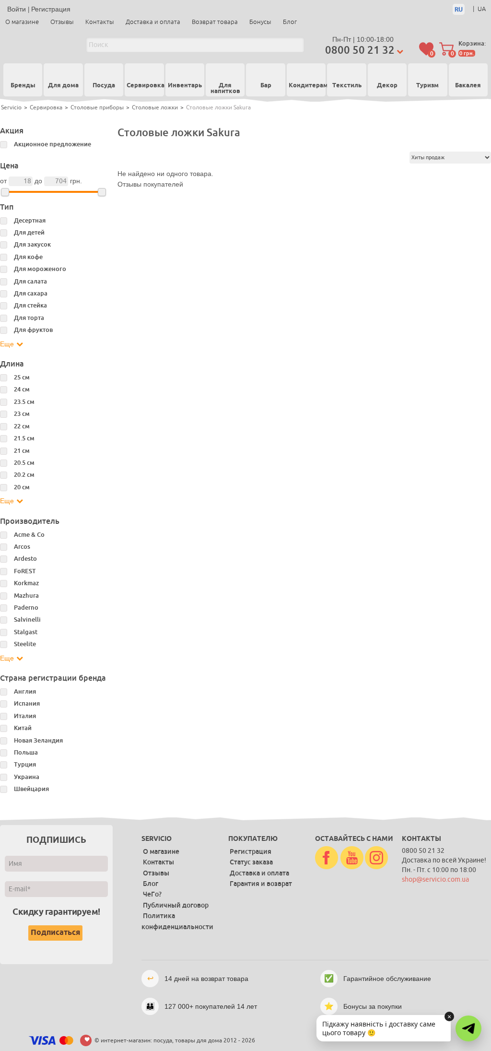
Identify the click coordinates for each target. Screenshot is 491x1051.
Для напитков (225, 89)
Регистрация (50, 9)
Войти (16, 9)
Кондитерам (306, 86)
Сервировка (144, 86)
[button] (468, 1028)
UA (482, 8)
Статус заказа (251, 862)
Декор (387, 86)
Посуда (104, 86)
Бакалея (468, 86)
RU (459, 9)
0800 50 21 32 (360, 50)
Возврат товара (215, 21)
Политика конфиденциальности (177, 921)
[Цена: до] (102, 192)
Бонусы (260, 21)
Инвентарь (185, 86)
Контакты (99, 21)
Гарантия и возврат (261, 883)
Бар (265, 86)
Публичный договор (176, 905)
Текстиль (347, 86)
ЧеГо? (152, 894)
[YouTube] (351, 858)
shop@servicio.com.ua (435, 879)
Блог (290, 21)
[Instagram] (376, 858)
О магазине (22, 21)
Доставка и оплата (153, 21)
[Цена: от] (5, 192)
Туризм (427, 86)
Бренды (23, 85)
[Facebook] (326, 858)
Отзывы (62, 21)
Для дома (63, 86)
